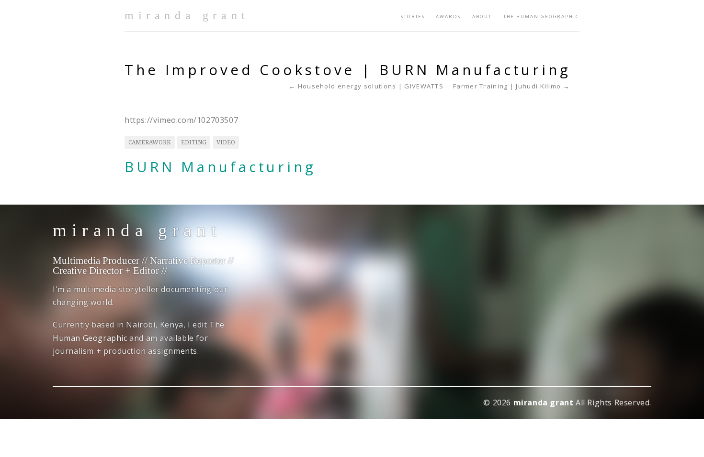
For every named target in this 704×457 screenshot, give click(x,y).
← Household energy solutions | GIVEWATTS (366, 86)
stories (412, 16)
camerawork (149, 142)
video (225, 142)
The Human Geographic (541, 16)
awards (448, 16)
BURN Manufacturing (220, 166)
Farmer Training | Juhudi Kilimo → (511, 86)
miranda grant (187, 15)
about (482, 16)
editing (193, 142)
